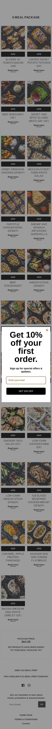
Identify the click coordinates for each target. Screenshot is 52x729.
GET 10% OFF (26, 391)
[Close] (47, 330)
